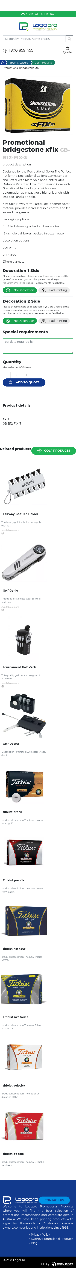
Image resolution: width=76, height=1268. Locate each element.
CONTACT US (54, 1200)
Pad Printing (58, 290)
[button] (38, 105)
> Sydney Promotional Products (51, 1239)
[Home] (38, 28)
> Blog (33, 1243)
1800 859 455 (21, 50)
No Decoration (24, 290)
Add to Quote (28, 382)
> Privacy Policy (39, 1234)
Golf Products (57, 450)
